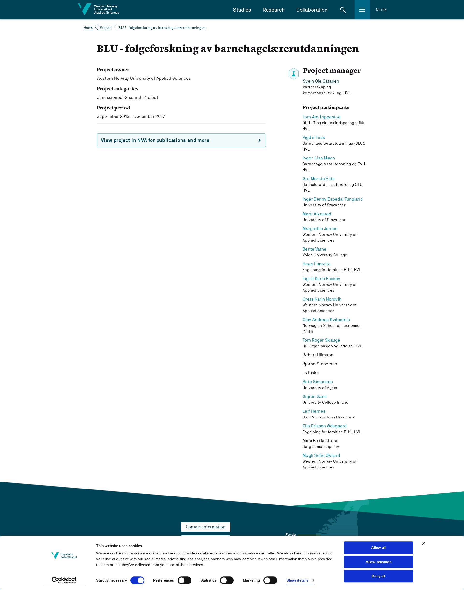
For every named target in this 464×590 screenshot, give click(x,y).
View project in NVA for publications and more (155, 140)
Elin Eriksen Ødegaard (325, 425)
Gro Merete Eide (319, 178)
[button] (343, 9)
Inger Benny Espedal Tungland (333, 198)
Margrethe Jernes (320, 228)
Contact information (206, 526)
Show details (297, 580)
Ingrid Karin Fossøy (321, 278)
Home (88, 27)
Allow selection (379, 562)
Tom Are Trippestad (322, 116)
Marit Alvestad (317, 213)
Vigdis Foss (314, 137)
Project (106, 27)
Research (274, 10)
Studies (242, 10)
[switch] (184, 580)
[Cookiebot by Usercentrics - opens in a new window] (64, 580)
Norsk (381, 9)
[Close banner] (423, 543)
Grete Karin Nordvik (322, 299)
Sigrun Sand (315, 396)
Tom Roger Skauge (321, 340)
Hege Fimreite (317, 263)
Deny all (378, 576)
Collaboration (311, 10)
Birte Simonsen (318, 381)
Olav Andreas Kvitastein (326, 319)
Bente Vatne (314, 249)
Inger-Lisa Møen (319, 157)
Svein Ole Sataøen (321, 81)
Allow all (378, 548)
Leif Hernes (314, 411)
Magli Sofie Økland (321, 455)
